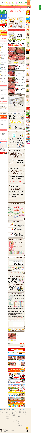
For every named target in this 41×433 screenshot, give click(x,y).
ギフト (24, 409)
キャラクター (19, 421)
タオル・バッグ (19, 419)
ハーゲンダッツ (2, 41)
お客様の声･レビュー (2, 411)
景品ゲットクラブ (14, 409)
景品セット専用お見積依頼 (3, 133)
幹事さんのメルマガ (7, 419)
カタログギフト (24, 414)
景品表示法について (19, 423)
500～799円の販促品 (19, 412)
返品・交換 (2, 123)
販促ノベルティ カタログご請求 (3, 139)
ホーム (1, 8)
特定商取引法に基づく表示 (3, 124)
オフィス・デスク (19, 416)
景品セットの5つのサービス (14, 420)
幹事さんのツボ (8, 409)
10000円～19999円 (2, 97)
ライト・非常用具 (19, 420)
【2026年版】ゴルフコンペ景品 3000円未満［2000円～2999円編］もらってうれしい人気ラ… (12, 5)
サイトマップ (1, 414)
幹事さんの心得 (7, 412)
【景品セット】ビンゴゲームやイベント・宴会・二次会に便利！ (14, 413)
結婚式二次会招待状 (7, 416)
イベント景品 (4, 8)
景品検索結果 (7, 8)
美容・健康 (18, 418)
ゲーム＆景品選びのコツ (8, 414)
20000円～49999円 (2, 98)
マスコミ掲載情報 (1, 412)
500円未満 (4, 41)
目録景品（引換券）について (14, 421)
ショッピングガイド (3, 409)
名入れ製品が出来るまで (20, 425)
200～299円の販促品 (19, 411)
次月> (5, 142)
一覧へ (3, 114)
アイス (5, 41)
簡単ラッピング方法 (7, 418)
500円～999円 (2, 91)
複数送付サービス (24, 412)
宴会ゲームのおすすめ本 (8, 411)
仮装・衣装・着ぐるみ (14, 415)
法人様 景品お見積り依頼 (3, 134)
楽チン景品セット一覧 (14, 411)
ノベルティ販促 (19, 409)
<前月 (1, 142)
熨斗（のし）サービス (25, 411)
